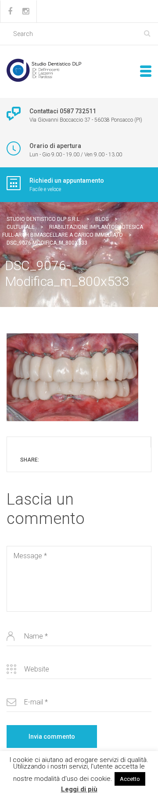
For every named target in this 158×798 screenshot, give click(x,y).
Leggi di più (79, 789)
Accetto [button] (130, 779)
